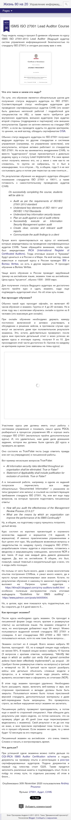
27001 (32, 791)
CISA (62, 131)
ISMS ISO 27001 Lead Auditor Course (40, 25)
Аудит (40, 791)
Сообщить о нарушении (46, 817)
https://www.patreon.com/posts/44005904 (25, 597)
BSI (64, 260)
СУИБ (48, 791)
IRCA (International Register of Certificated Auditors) (35, 251)
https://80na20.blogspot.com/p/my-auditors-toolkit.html (34, 587)
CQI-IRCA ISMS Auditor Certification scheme (29, 756)
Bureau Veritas (10, 263)
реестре (64, 759)
